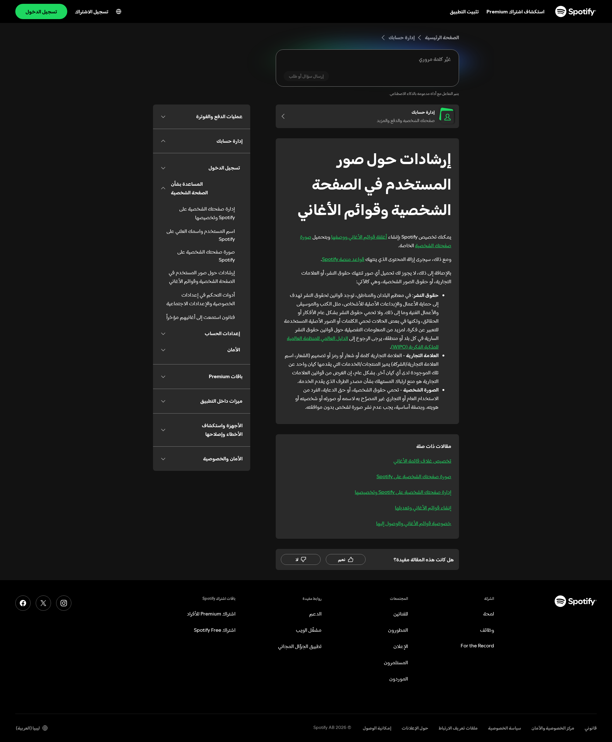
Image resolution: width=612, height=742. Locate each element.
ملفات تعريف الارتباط (458, 728)
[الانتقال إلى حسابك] (285, 116)
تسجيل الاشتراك (91, 11)
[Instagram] (63, 603)
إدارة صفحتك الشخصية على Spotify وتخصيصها (403, 491)
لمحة (488, 613)
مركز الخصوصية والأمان (552, 728)
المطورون (398, 629)
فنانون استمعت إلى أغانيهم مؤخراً (200, 317)
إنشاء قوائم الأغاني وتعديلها (423, 507)
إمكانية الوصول (377, 728)
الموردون (398, 678)
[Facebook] (23, 603)
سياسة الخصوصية (504, 728)
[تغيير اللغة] (118, 11)
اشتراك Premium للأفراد (211, 613)
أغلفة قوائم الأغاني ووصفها (359, 236)
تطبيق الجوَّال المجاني (300, 646)
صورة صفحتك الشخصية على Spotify (413, 476)
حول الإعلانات (415, 728)
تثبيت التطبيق (464, 11)
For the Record (477, 645)
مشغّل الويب (309, 629)
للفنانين (400, 613)
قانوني (591, 728)
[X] (43, 603)
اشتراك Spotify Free (215, 629)
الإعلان (400, 646)
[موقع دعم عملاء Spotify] (576, 11)
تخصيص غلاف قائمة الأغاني (422, 460)
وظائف (487, 629)
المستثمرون (396, 662)
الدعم (315, 613)
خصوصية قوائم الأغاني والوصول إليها (413, 523)
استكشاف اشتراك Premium (515, 11)
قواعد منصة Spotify (343, 259)
